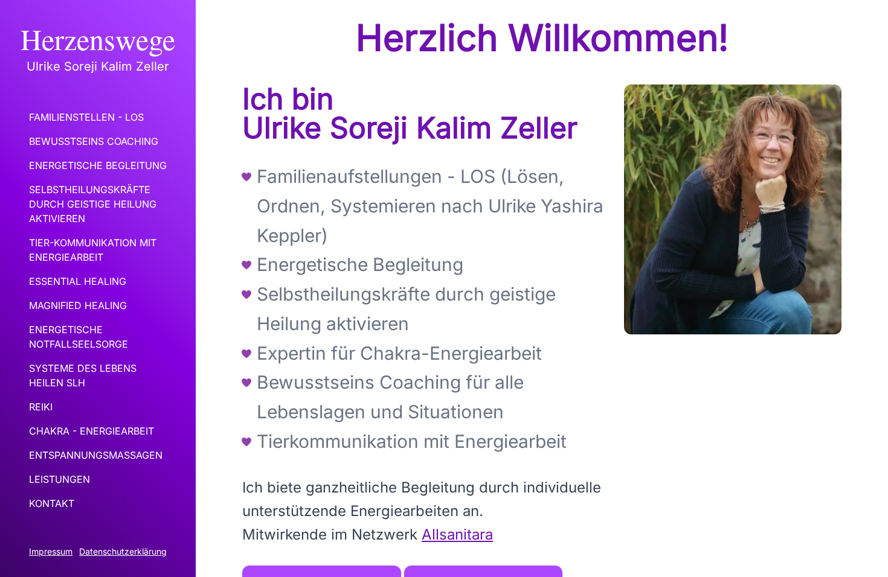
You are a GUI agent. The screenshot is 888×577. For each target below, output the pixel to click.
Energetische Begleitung (360, 264)
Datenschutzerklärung (123, 551)
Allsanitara (457, 534)
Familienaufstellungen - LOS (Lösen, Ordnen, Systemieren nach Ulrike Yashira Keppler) (430, 205)
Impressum (50, 551)
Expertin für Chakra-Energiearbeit (399, 353)
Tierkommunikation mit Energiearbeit (412, 441)
